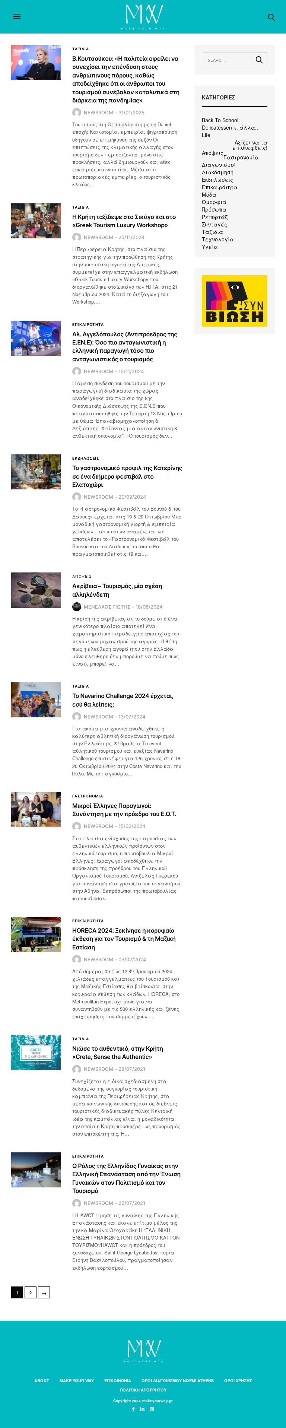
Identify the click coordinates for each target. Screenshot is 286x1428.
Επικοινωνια (117, 1380)
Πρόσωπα (214, 209)
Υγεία (210, 246)
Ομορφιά (214, 201)
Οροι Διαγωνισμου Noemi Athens (178, 1380)
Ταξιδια (80, 49)
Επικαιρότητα (220, 187)
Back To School (220, 120)
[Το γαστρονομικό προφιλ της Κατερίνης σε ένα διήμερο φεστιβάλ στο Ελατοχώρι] (36, 471)
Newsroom (98, 112)
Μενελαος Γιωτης (107, 607)
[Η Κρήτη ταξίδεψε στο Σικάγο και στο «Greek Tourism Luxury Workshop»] (36, 220)
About (41, 1380)
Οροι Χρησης (238, 1380)
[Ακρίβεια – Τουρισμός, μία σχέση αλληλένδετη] (36, 589)
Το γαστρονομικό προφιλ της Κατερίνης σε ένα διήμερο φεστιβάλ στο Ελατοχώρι (127, 476)
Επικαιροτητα (88, 324)
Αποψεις (82, 576)
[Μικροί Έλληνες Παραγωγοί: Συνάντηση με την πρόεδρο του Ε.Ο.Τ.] (36, 809)
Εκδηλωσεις (85, 458)
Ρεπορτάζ (215, 216)
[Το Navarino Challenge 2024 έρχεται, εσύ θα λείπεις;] (36, 699)
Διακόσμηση (217, 172)
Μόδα (209, 194)
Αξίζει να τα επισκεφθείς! (249, 145)
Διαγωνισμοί (219, 164)
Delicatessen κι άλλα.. (230, 127)
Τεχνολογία (218, 239)
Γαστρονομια (87, 796)
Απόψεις (212, 152)
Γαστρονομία (241, 157)
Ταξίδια (212, 231)
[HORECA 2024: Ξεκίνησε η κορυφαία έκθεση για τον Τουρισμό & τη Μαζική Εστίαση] (36, 934)
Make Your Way (77, 1380)
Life (206, 134)
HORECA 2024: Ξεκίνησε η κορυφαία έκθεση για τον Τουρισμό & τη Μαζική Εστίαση (124, 939)
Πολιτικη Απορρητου (143, 1390)
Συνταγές (214, 224)
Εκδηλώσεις (217, 179)
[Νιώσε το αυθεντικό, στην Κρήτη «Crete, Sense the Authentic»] (36, 1052)
